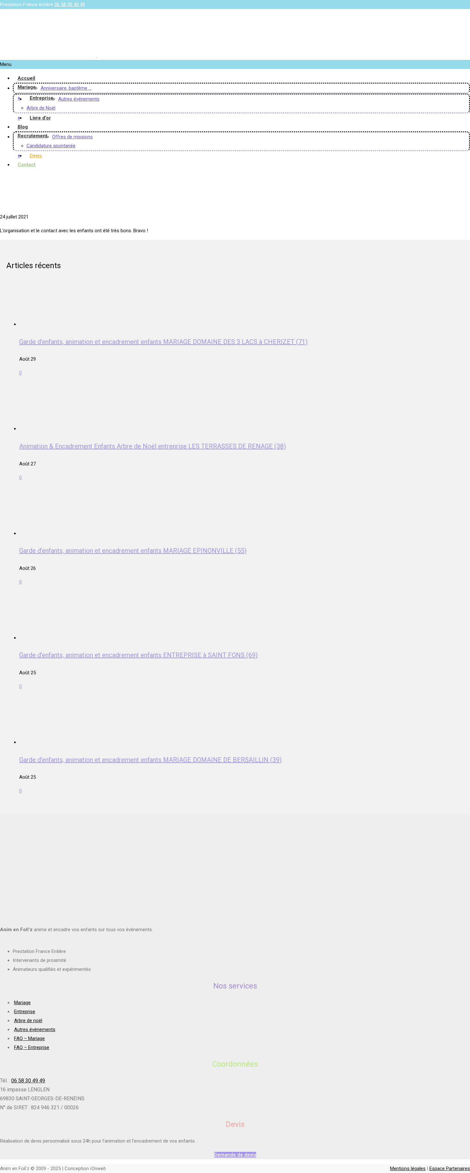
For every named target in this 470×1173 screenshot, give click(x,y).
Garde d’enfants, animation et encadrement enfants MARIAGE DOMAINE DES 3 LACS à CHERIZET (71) (163, 342)
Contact (26, 165)
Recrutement (32, 136)
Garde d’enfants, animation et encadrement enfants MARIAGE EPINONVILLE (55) (133, 550)
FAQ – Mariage (29, 1038)
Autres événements (78, 99)
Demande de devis (235, 1155)
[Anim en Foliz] (96, 55)
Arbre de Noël (41, 108)
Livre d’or (40, 118)
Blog (23, 127)
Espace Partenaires (449, 1168)
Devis (36, 156)
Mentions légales (408, 1168)
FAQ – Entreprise (31, 1047)
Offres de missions (72, 137)
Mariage (27, 87)
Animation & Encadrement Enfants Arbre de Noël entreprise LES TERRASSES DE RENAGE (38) (152, 446)
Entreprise (41, 98)
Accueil (26, 78)
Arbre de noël (28, 1020)
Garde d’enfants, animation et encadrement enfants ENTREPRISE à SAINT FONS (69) (138, 655)
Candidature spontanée (51, 146)
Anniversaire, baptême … (66, 88)
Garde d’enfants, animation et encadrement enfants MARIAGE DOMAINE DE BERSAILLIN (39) (150, 760)
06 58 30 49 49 (69, 4)
